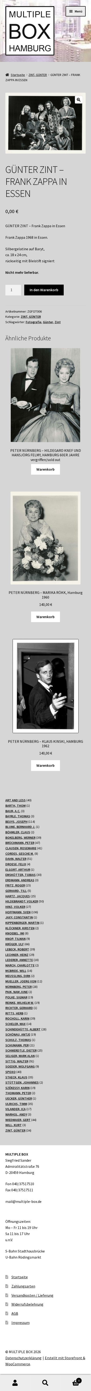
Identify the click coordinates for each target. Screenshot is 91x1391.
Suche (45, 1383)
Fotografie (33, 322)
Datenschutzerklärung (23, 1357)
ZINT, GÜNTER (37, 75)
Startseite (18, 75)
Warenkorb (45, 469)
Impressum (20, 1322)
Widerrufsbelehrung (27, 1304)
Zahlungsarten (23, 1286)
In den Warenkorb (44, 289)
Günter (48, 322)
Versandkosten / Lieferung (32, 1295)
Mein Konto (15, 1383)
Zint (58, 322)
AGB (14, 1313)
